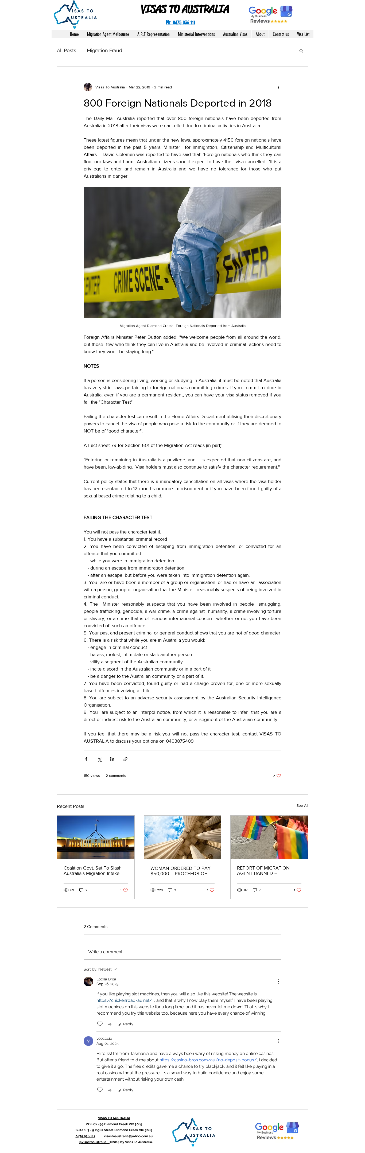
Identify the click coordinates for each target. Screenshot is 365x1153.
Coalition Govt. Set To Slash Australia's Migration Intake (93, 870)
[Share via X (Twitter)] (99, 759)
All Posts (66, 50)
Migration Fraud (104, 50)
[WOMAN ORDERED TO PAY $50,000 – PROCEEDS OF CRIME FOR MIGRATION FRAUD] (182, 837)
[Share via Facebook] (86, 759)
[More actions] (278, 87)
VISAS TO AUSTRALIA (185, 9)
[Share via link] (125, 759)
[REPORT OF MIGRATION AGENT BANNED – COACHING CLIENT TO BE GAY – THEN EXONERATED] (269, 837)
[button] (301, 50)
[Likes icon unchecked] (99, 1024)
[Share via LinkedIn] (112, 759)
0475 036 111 (85, 1136)
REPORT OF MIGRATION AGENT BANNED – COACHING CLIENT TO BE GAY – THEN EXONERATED (267, 870)
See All (302, 805)
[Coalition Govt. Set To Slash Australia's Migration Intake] (95, 837)
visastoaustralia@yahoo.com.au (128, 1136)
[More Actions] (278, 981)
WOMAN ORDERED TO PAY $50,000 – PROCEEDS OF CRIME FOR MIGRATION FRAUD (180, 871)
